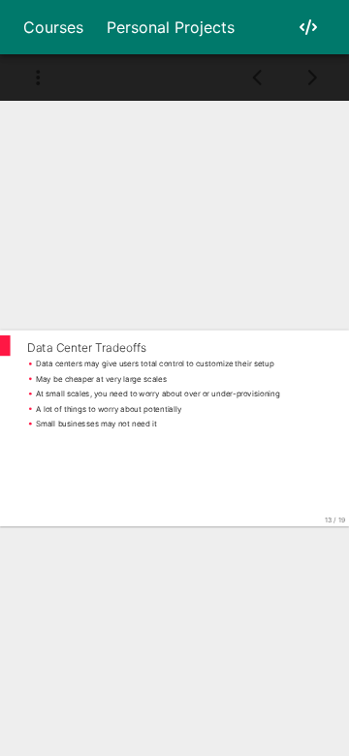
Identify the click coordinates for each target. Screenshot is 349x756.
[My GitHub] (308, 27)
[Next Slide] (311, 77)
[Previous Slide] (258, 77)
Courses (53, 27)
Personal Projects (171, 27)
